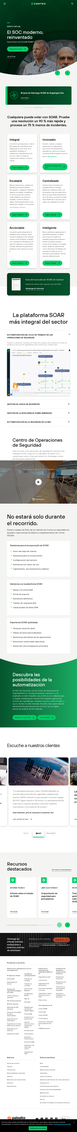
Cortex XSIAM (42, 1008)
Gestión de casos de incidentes (23, 404)
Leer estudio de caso (20, 819)
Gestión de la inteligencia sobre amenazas (29, 413)
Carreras (9, 1066)
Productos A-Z (44, 1083)
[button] (26, 833)
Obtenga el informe (34, 288)
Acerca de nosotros (13, 1063)
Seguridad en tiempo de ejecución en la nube (45, 995)
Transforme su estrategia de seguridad (60, 988)
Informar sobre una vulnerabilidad (50, 1089)
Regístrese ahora (16, 49)
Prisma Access (28, 1034)
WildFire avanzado (12, 1004)
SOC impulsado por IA (45, 1005)
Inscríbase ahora (27, 99)
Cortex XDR (42, 1012)
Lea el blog (11, 56)
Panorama (27, 1002)
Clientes (9, 1076)
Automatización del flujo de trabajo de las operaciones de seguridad (30, 336)
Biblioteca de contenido (47, 1070)
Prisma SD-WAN (29, 1042)
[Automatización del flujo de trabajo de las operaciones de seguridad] (38, 372)
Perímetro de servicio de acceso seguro (29, 1009)
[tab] (28, 107)
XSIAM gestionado (44, 1028)
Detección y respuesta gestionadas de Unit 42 (45, 1023)
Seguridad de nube (44, 977)
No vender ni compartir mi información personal (55, 1102)
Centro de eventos (46, 1076)
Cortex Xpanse (43, 1018)
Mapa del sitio (44, 1093)
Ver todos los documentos (61, 869)
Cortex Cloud (42, 980)
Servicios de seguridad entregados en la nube (14, 990)
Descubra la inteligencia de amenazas (60, 995)
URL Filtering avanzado (14, 1000)
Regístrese (60, 940)
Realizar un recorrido (23, 717)
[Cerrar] (74, 1122)
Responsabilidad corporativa (16, 1073)
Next (67, 72)
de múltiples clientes (17, 207)
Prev (57, 72)
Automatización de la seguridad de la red (29, 422)
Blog (41, 1063)
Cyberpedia (43, 1073)
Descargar (14, 911)
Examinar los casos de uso (53, 167)
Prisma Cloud (42, 1000)
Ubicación (10, 1083)
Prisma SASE (28, 1014)
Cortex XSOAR (43, 1015)
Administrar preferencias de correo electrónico (55, 1079)
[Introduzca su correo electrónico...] (40, 939)
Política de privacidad (48, 945)
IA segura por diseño (13, 975)
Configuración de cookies (38, 1128)
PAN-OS (26, 998)
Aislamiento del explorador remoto (29, 1047)
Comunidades (44, 1066)
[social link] (37, 1119)
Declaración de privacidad (62, 1124)
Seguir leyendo (17, 167)
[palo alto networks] (38, 4)
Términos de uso (63, 945)
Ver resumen (45, 717)
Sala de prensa (11, 1086)
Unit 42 (42, 1099)
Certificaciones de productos (49, 1086)
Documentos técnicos (47, 1096)
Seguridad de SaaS (13, 1034)
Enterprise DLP (29, 1030)
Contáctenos (11, 1070)
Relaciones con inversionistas (16, 1079)
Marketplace (52, 156)
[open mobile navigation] (5, 4)
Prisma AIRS (10, 979)
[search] (72, 4)
